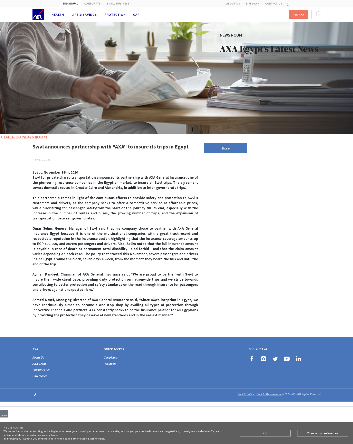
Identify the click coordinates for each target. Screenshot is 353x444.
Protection (115, 14)
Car (136, 14)
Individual (70, 3)
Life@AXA (252, 3)
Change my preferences (322, 433)
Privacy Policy (41, 369)
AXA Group (39, 363)
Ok (265, 433)
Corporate (92, 3)
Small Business (118, 3)
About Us (233, 3)
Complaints (111, 357)
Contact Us (273, 3)
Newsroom (110, 363)
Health (57, 14)
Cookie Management (269, 394)
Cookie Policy (246, 394)
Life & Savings (84, 14)
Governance (39, 376)
